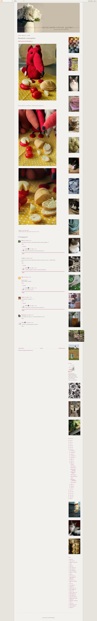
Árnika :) (72, 477)
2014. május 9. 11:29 (29, 322)
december (72, 450)
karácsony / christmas (73, 581)
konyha (70, 586)
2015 (71, 447)
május (72, 462)
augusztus (72, 457)
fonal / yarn (71, 569)
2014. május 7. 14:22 (33, 267)
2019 (71, 440)
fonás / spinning (72, 570)
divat (70, 564)
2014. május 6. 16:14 (27, 240)
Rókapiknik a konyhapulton (73, 480)
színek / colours (72, 604)
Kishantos (72, 464)
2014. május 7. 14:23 (33, 287)
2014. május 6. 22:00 (28, 258)
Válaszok (24, 246)
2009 (71, 496)
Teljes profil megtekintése (72, 379)
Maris (23, 240)
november (72, 452)
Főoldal (41, 348)
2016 (71, 445)
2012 (71, 491)
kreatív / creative (36, 231)
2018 (71, 442)
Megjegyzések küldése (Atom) (28, 350)
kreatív (70, 590)
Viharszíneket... (73, 465)
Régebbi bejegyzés (62, 348)
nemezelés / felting (72, 596)
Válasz (23, 244)
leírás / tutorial (71, 595)
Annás (26, 249)
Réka (22, 277)
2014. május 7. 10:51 (27, 277)
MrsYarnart (24, 315)
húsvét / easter (71, 575)
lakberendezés (71, 593)
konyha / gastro (31, 231)
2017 (71, 444)
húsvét (70, 574)
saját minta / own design (73, 600)
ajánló (70, 559)
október (72, 454)
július (72, 459)
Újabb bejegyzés (21, 348)
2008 (71, 498)
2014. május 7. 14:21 (33, 248)
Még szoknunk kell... (74, 476)
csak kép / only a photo (24, 231)
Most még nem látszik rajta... (73, 470)
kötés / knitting (71, 589)
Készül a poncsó (73, 467)
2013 (71, 489)
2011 (71, 493)
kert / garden (71, 585)
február (72, 486)
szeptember (73, 455)
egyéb (70, 566)
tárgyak (70, 607)
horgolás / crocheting (72, 571)
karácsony (71, 579)
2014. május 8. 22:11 (29, 314)
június (72, 461)
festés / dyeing (71, 567)
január (72, 487)
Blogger (53, 617)
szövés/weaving (72, 605)
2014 (71, 449)
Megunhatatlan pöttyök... (73, 472)
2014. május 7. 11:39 (28, 297)
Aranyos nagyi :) (73, 474)
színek (70, 603)
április (72, 484)
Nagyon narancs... (74, 482)
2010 (71, 495)
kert (70, 583)
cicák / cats (71, 560)
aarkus (23, 297)
